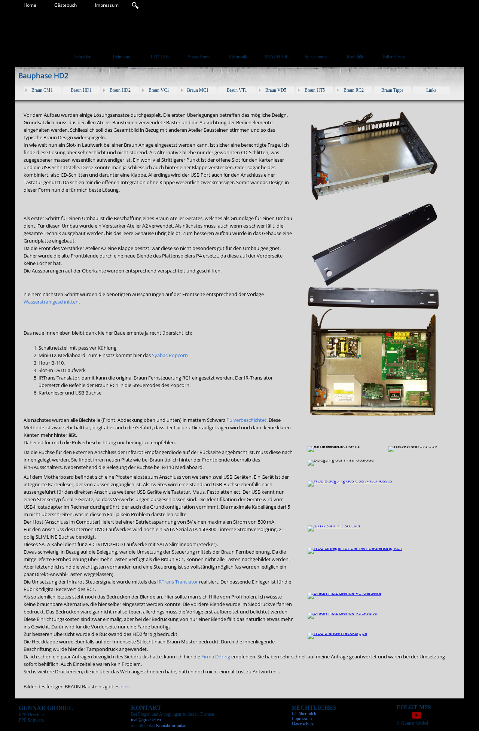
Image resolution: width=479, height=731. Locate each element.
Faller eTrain (393, 57)
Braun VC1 (159, 90)
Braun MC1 (197, 90)
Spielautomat (316, 57)
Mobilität (355, 57)
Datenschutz (303, 724)
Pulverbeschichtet (246, 420)
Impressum (107, 5)
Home (30, 5)
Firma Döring (215, 656)
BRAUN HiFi (277, 57)
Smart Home (199, 57)
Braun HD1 (81, 90)
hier (124, 686)
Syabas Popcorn (170, 355)
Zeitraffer (82, 57)
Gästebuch (65, 5)
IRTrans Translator (177, 581)
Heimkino (121, 57)
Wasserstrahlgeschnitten (51, 301)
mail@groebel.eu (146, 719)
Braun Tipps (392, 90)
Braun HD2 (120, 90)
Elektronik (238, 57)
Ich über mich (304, 713)
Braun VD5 (275, 90)
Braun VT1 (237, 90)
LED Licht (160, 57)
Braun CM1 (42, 90)
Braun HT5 (315, 90)
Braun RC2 (354, 90)
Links (431, 90)
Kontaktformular (171, 725)
